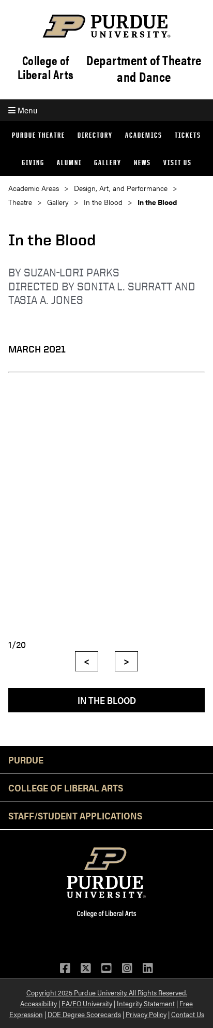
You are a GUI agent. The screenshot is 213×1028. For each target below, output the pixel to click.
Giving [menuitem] (33, 162)
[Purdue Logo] (106, 26)
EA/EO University (87, 1003)
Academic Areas (33, 188)
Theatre (20, 202)
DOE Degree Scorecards (84, 1014)
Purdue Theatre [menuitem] (38, 134)
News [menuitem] (142, 162)
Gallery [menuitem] (107, 162)
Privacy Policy (146, 1014)
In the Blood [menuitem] (107, 700)
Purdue (25, 759)
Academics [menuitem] (143, 134)
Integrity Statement (146, 1003)
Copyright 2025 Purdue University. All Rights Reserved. (106, 992)
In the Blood (103, 202)
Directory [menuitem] (95, 134)
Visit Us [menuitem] (177, 162)
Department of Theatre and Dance (144, 68)
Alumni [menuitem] (69, 162)
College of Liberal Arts (46, 67)
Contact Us (187, 1014)
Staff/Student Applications (75, 815)
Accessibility (38, 1003)
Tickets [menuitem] (188, 134)
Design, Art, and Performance (121, 188)
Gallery (58, 202)
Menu (26, 110)
